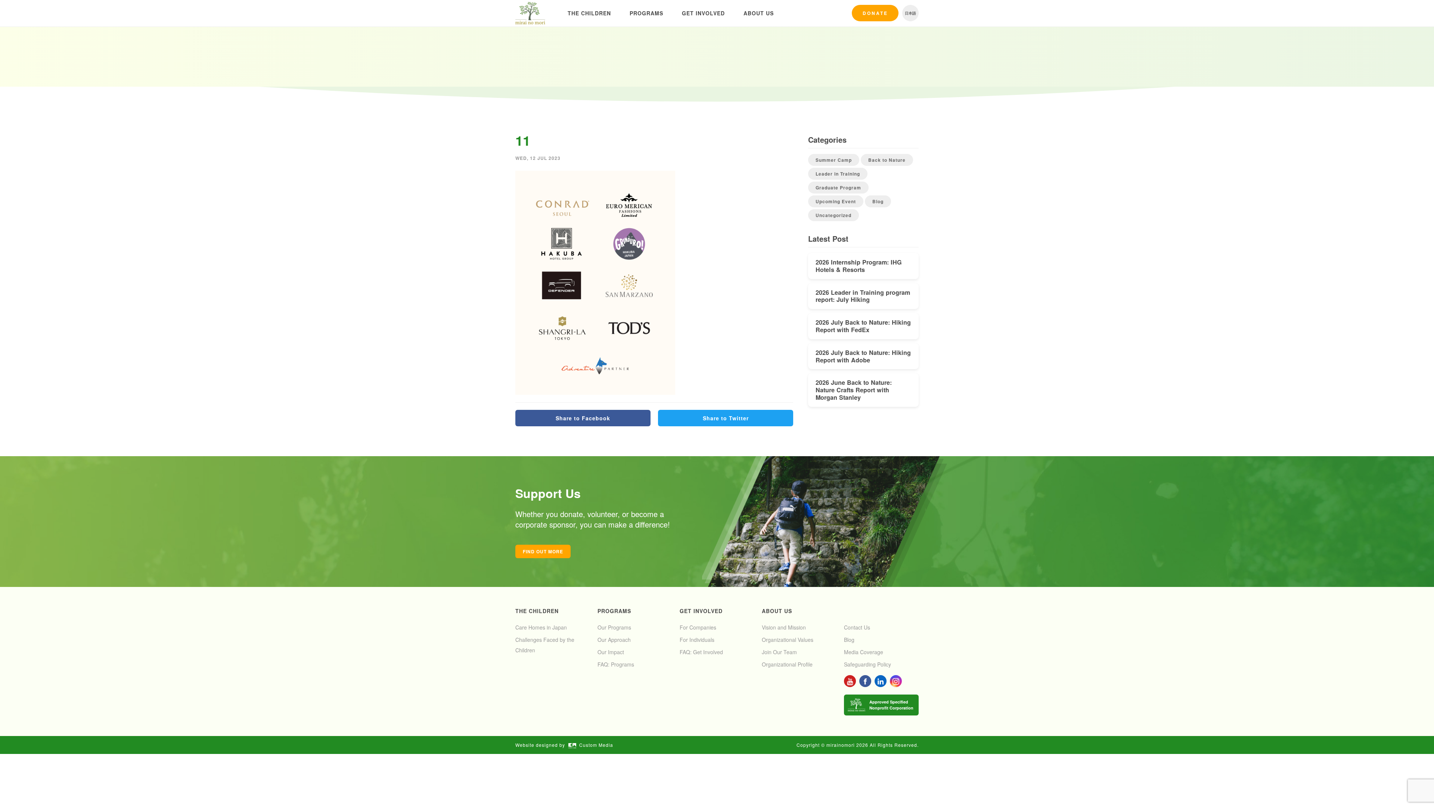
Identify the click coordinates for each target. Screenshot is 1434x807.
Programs (646, 13)
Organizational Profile (787, 664)
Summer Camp (834, 160)
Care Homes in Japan (541, 627)
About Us (759, 13)
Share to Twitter (726, 418)
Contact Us (857, 627)
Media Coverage (863, 652)
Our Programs (614, 627)
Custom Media (596, 745)
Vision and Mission (784, 627)
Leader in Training (838, 173)
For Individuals (697, 639)
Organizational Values (787, 639)
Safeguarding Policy (867, 664)
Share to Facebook (583, 418)
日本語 (910, 13)
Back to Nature (887, 160)
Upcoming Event (836, 201)
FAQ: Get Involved (701, 652)
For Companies (698, 627)
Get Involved (703, 13)
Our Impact (611, 652)
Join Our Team (779, 652)
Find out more (543, 551)
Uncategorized (833, 215)
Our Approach (614, 639)
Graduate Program (838, 187)
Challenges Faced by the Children (544, 645)
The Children (589, 13)
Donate (875, 13)
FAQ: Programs (616, 664)
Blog (878, 201)
